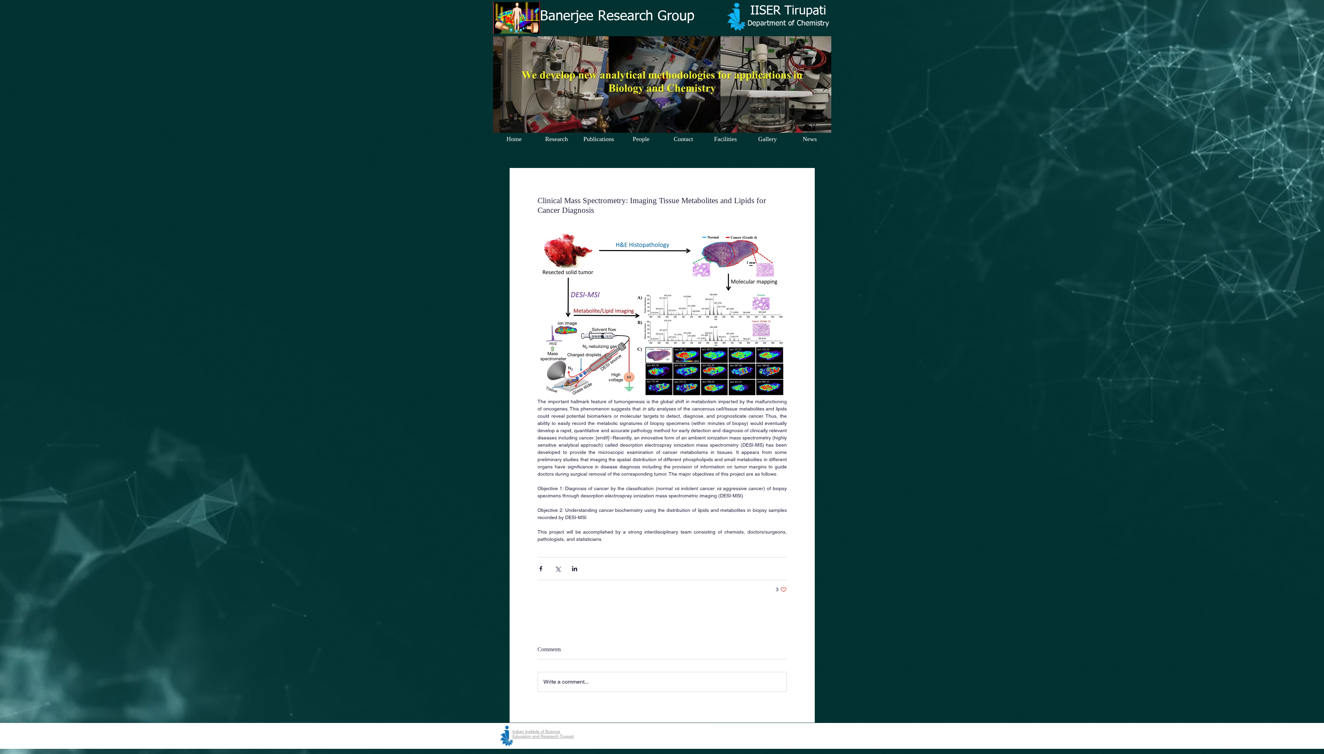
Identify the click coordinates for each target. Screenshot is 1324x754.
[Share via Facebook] (541, 568)
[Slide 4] (656, 123)
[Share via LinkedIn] (574, 568)
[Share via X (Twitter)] (557, 568)
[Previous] (497, 84)
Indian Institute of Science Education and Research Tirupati (543, 734)
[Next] (826, 84)
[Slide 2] (667, 124)
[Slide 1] (647, 123)
